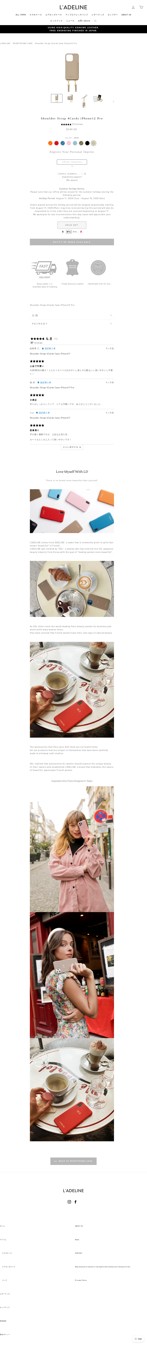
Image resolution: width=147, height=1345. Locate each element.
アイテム (3, 1239)
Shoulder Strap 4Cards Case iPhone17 (50, 353)
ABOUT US (126, 14)
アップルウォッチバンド (76, 14)
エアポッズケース (53, 14)
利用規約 (3, 1321)
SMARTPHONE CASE (23, 43)
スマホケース (36, 14)
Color (72, 138)
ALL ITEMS (21, 14)
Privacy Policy (81, 1280)
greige (93, 143)
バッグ (4, 1280)
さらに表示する (70, 447)
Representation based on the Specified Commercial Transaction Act (102, 1267)
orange (50, 143)
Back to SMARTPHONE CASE (75, 1161)
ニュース (70, 21)
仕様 (35, 315)
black (87, 143)
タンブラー (113, 14)
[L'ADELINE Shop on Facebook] (75, 1205)
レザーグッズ (98, 14)
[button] (66, 124)
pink (68, 143)
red (56, 143)
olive (81, 143)
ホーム (2, 1226)
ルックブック (56, 21)
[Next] (112, 101)
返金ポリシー (5, 1334)
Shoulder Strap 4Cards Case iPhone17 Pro (52, 387)
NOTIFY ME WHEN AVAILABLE (72, 242)
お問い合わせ (84, 21)
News (77, 1239)
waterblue (75, 143)
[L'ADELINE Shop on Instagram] (69, 1205)
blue (62, 143)
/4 (72, 166)
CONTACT (79, 1253)
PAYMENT (40, 323)
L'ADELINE (5, 43)
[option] (73, 29)
